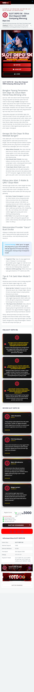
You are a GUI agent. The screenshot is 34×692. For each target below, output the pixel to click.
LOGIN (18, 74)
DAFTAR (18, 65)
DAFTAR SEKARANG (16, 525)
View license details (7, 516)
